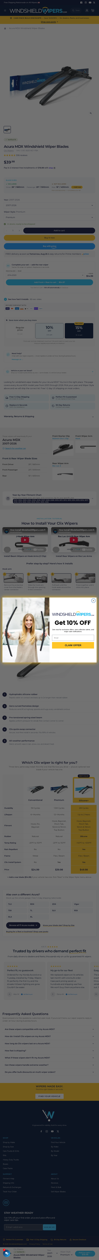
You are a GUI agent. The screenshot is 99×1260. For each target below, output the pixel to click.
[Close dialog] (93, 600)
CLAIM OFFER (73, 645)
